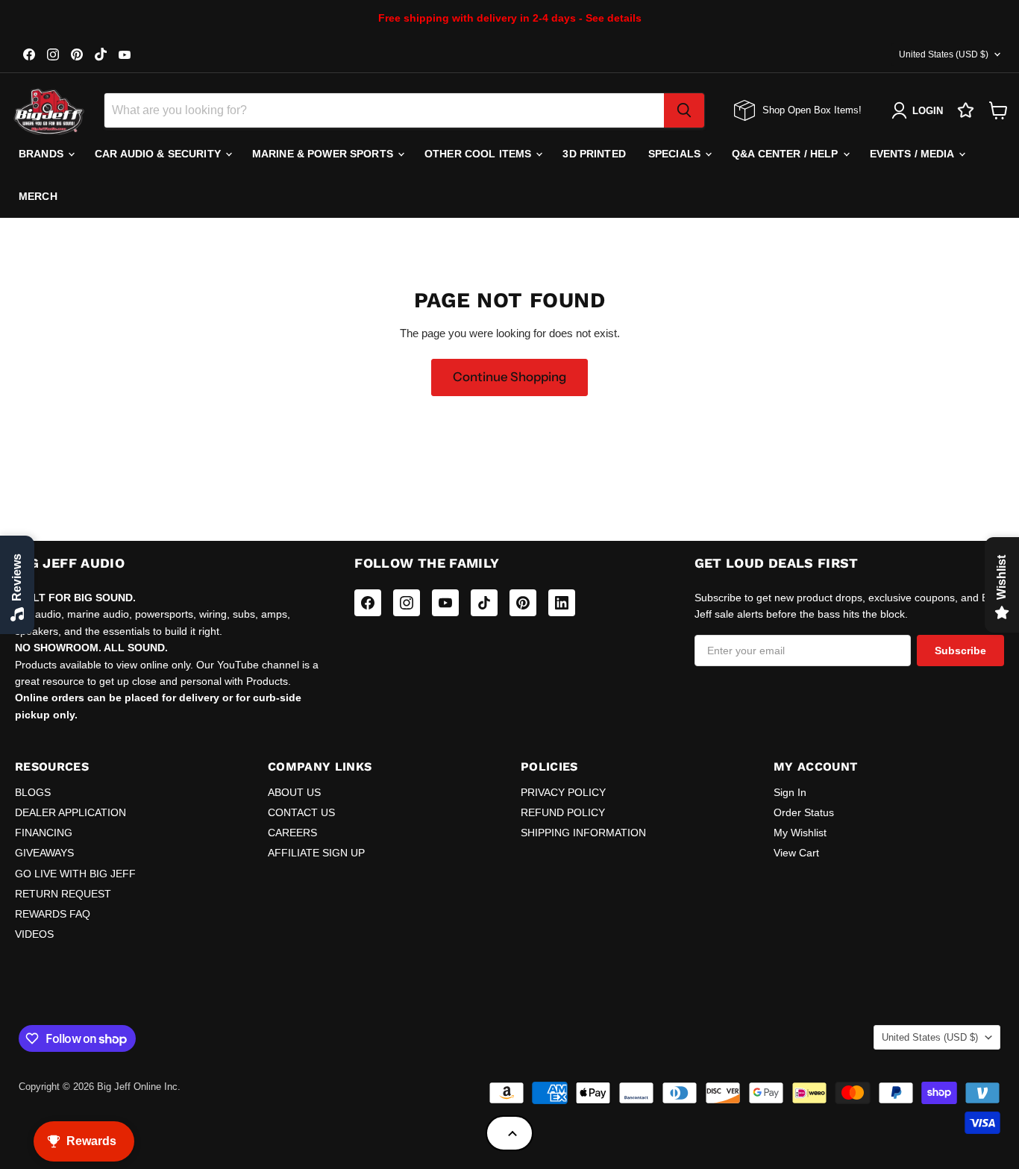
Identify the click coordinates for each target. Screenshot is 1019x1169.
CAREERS (292, 833)
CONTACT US (301, 812)
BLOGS (33, 792)
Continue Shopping (509, 376)
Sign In (790, 792)
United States (943, 54)
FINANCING (43, 833)
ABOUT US (294, 792)
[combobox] (384, 110)
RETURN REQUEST (63, 894)
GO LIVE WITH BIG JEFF (75, 874)
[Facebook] (367, 602)
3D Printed (593, 154)
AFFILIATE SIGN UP (316, 853)
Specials (675, 154)
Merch (38, 196)
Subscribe (960, 650)
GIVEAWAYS (44, 853)
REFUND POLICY (563, 812)
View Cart (796, 853)
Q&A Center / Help (786, 154)
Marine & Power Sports (324, 154)
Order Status (804, 812)
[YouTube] (445, 602)
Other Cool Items (479, 154)
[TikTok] (484, 602)
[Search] (684, 110)
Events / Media (913, 154)
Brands (42, 154)
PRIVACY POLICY (563, 792)
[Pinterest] (523, 602)
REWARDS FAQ (52, 914)
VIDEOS (34, 934)
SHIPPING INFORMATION (583, 833)
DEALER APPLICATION (70, 812)
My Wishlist (800, 833)
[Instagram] (406, 602)
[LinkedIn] (561, 602)
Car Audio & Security (159, 154)
